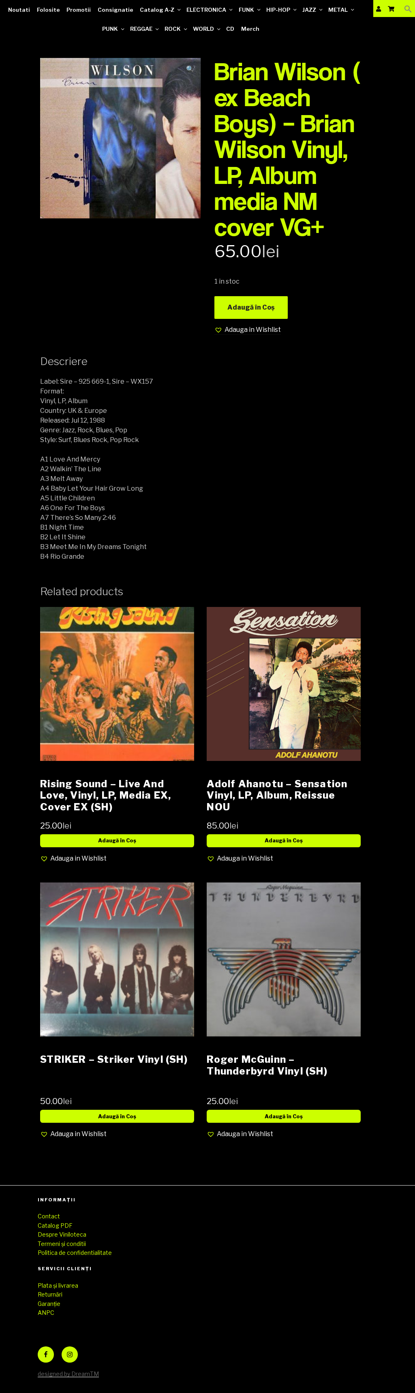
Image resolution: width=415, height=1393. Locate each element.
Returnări (50, 1294)
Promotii (78, 9)
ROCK (173, 29)
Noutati (19, 9)
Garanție (49, 1303)
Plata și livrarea (58, 1285)
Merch (250, 29)
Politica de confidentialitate (75, 1252)
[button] (408, 8)
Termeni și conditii (62, 1243)
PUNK (110, 29)
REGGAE (141, 29)
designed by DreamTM (68, 1373)
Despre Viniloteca (62, 1234)
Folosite (48, 9)
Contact (49, 1216)
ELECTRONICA (206, 9)
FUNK (246, 9)
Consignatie (115, 9)
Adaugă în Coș (251, 307)
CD (230, 29)
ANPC (46, 1312)
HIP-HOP (278, 9)
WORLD (203, 29)
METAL (338, 9)
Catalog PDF (55, 1225)
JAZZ (309, 9)
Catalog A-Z (157, 9)
